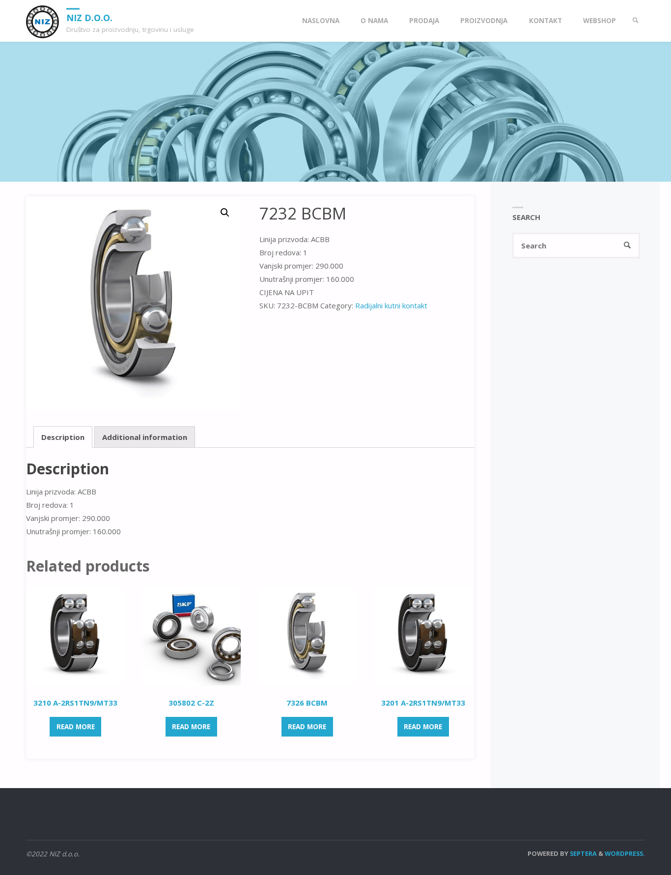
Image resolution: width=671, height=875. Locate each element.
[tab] (62, 437)
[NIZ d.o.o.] (42, 21)
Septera (582, 853)
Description (62, 437)
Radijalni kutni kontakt (391, 305)
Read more (75, 726)
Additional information (144, 437)
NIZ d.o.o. (89, 17)
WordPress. (625, 853)
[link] (635, 21)
